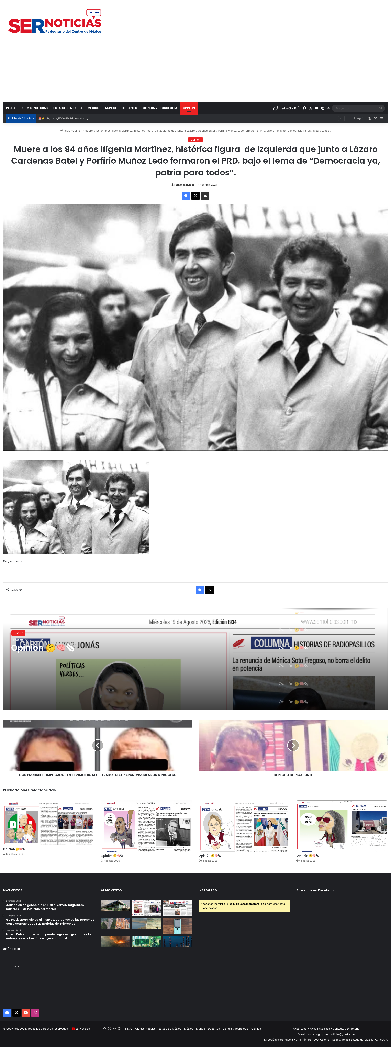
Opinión (189, 108)
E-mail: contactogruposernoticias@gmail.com (326, 1034)
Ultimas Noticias (34, 108)
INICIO (10, 108)
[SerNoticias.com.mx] (55, 20)
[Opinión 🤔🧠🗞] (195, 659)
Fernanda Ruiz (182, 184)
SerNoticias (82, 1028)
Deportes (129, 108)
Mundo (110, 108)
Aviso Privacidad (320, 1028)
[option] (195, 659)
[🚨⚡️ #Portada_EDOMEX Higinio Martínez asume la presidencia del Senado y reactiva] (177, 908)
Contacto (338, 1028)
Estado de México (67, 108)
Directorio (353, 1028)
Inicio (66, 130)
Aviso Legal (300, 1028)
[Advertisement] (195, 71)
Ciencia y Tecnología (160, 108)
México (93, 108)
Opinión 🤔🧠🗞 (42, 648)
